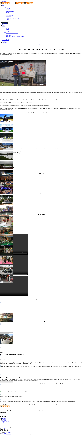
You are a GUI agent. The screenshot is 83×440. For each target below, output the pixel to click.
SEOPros (7, 434)
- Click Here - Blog (8, 432)
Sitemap (10, 434)
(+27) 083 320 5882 (3, 1)
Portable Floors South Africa (5, 433)
